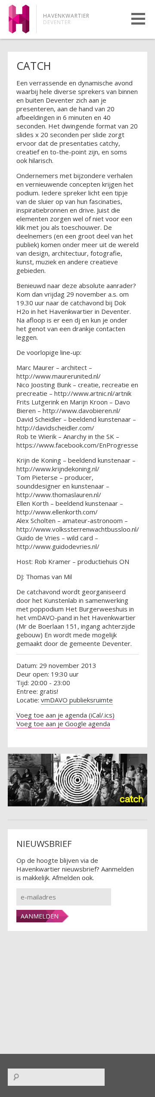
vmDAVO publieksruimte (77, 700)
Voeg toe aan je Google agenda (63, 723)
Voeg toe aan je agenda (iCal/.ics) (65, 715)
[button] (138, 19)
